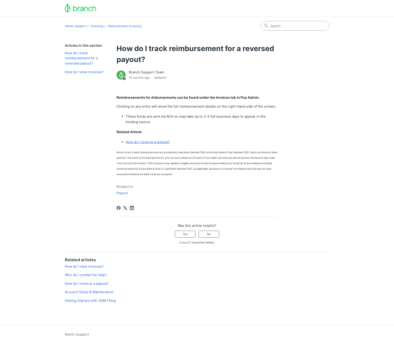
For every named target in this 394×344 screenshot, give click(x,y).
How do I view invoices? (84, 72)
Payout (122, 193)
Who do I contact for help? (86, 275)
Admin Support (75, 26)
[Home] (80, 8)
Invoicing (97, 26)
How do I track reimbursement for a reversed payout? (81, 58)
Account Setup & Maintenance (89, 292)
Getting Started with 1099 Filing (90, 300)
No (209, 234)
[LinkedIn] (132, 208)
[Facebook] (119, 208)
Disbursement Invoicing (124, 26)
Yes (185, 234)
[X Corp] (125, 208)
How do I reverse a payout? (148, 142)
